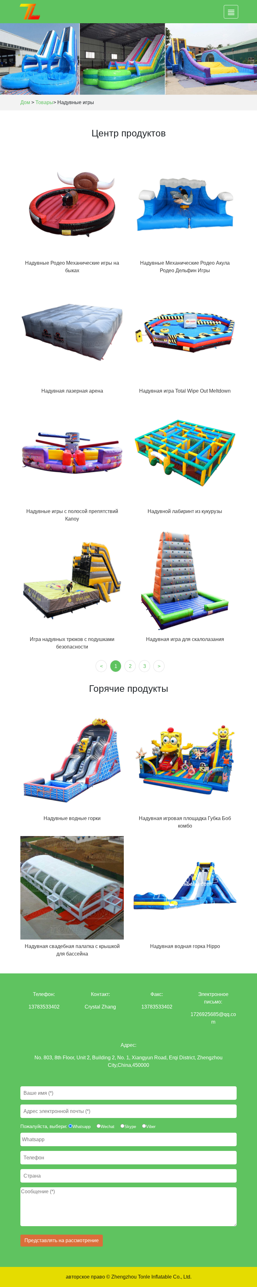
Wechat (107, 1126)
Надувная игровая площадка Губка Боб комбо (185, 822)
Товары (44, 102)
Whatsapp (81, 1126)
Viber (150, 1126)
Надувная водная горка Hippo (185, 946)
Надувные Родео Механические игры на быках (72, 266)
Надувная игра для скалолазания (185, 639)
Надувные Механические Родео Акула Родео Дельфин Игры (185, 266)
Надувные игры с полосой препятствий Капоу (72, 515)
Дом (25, 102)
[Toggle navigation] (231, 12)
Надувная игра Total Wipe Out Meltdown (185, 391)
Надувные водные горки (72, 818)
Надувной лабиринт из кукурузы (185, 511)
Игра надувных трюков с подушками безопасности (72, 643)
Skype (130, 1126)
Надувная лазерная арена (72, 391)
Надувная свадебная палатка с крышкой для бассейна (72, 950)
